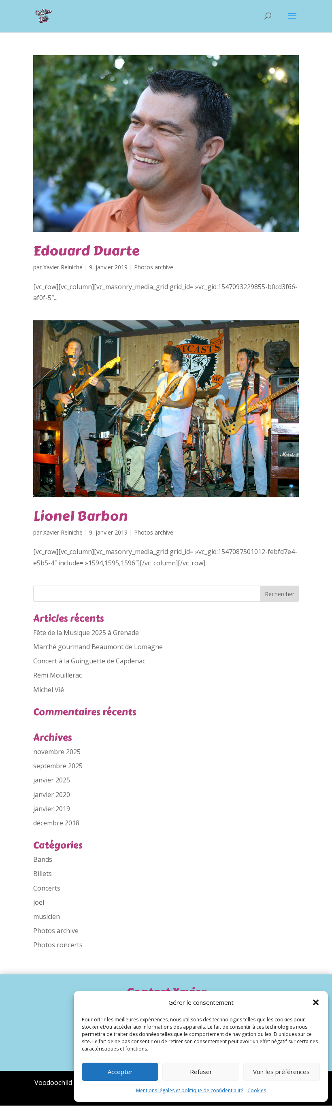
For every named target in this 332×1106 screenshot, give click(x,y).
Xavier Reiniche (63, 267)
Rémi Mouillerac (57, 675)
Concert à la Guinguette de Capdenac (89, 660)
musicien (46, 916)
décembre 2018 (56, 822)
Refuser (201, 1072)
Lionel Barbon (80, 516)
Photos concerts (58, 944)
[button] (316, 1002)
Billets (42, 873)
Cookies (256, 1090)
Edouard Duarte (86, 251)
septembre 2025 (58, 765)
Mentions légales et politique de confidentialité (189, 1090)
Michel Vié (48, 689)
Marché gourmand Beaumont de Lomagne (98, 646)
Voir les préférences (281, 1072)
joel (38, 902)
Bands (42, 859)
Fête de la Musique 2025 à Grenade (86, 632)
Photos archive (153, 267)
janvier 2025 (51, 780)
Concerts (46, 888)
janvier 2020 (51, 794)
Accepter (120, 1072)
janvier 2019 (51, 808)
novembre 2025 (57, 751)
